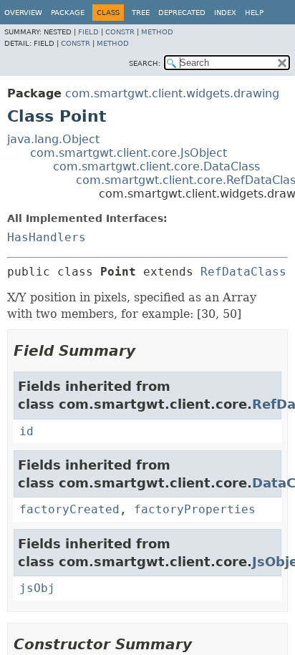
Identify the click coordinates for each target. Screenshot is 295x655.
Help (254, 12)
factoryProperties (195, 509)
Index (225, 12)
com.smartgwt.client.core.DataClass (156, 166)
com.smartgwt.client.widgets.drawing (172, 93)
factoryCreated (69, 509)
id (26, 431)
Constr (120, 32)
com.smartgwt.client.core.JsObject (128, 153)
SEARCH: (144, 63)
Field (88, 32)
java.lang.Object (53, 139)
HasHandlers (46, 237)
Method (157, 32)
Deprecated (181, 12)
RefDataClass (243, 271)
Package (67, 12)
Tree (141, 12)
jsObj (37, 588)
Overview (23, 12)
